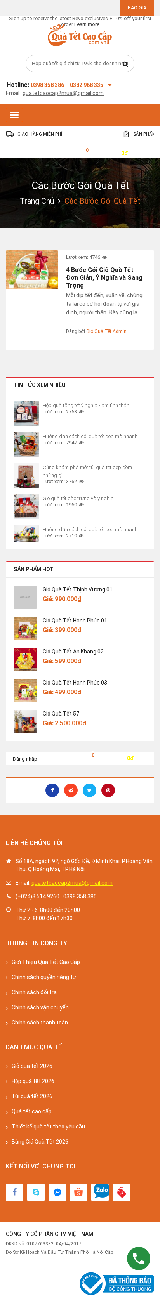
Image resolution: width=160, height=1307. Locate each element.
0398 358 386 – (50, 85)
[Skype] (36, 1192)
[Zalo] (100, 1192)
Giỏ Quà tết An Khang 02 (73, 651)
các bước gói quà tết (80, 185)
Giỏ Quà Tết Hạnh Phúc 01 (75, 620)
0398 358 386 (80, 896)
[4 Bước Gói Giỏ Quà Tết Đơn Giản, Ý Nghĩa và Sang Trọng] (32, 269)
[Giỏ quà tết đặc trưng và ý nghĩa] (26, 506)
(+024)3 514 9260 (37, 896)
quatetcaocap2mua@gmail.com (63, 93)
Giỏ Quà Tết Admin (106, 331)
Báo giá (137, 7)
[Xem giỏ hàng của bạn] (81, 152)
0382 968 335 (86, 85)
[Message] (57, 1192)
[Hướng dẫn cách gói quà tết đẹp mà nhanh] (26, 533)
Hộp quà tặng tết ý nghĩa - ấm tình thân (86, 405)
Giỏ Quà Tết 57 (61, 714)
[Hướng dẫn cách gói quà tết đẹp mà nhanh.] (26, 444)
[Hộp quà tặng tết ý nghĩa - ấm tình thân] (26, 413)
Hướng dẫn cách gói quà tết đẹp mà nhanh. (91, 436)
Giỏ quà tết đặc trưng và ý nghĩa (78, 498)
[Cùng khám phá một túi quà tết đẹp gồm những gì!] (26, 475)
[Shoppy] (78, 1192)
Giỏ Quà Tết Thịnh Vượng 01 (78, 589)
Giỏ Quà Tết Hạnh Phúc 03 (75, 683)
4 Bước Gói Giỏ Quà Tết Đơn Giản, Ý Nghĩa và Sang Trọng (104, 277)
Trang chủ (37, 201)
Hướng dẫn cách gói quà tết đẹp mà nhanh (90, 529)
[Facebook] (14, 1192)
